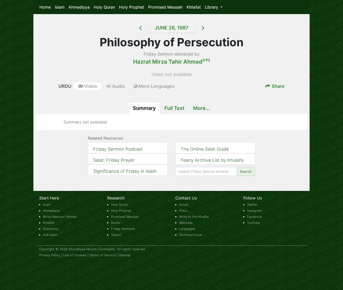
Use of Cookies (75, 255)
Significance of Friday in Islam (125, 171)
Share (277, 86)
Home (45, 7)
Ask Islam (50, 235)
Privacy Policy (49, 255)
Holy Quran (104, 7)
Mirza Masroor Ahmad (60, 217)
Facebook (254, 217)
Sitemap (124, 255)
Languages (187, 229)
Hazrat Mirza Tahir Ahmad (171, 61)
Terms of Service (102, 255)
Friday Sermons (123, 229)
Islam (60, 7)
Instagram (254, 211)
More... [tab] (201, 108)
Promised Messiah (165, 7)
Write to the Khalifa (194, 217)
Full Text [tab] (174, 108)
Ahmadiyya (79, 7)
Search (246, 171)
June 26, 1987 (171, 28)
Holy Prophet (131, 7)
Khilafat (194, 7)
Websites (186, 223)
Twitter (252, 204)
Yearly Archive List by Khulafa (212, 160)
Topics (116, 235)
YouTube (253, 223)
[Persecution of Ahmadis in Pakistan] (133, 28)
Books (116, 223)
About (183, 204)
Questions (50, 229)
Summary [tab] (144, 108)
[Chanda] (209, 28)
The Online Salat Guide (205, 149)
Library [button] (212, 7)
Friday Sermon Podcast (118, 149)
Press (183, 211)
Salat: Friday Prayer (114, 160)
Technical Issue (190, 235)
